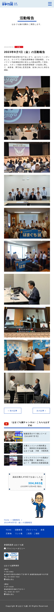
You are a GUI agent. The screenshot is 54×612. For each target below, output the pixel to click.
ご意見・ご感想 (32, 533)
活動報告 (16, 520)
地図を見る (10, 579)
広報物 (9, 533)
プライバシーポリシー (15, 548)
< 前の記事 (12, 411)
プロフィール (31, 530)
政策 (42, 530)
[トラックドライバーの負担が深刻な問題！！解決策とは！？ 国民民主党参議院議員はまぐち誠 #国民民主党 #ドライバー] (13, 460)
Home (7, 520)
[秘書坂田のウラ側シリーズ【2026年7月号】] (13, 436)
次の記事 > (41, 411)
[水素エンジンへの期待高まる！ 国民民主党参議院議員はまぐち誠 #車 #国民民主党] (13, 448)
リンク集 (19, 533)
